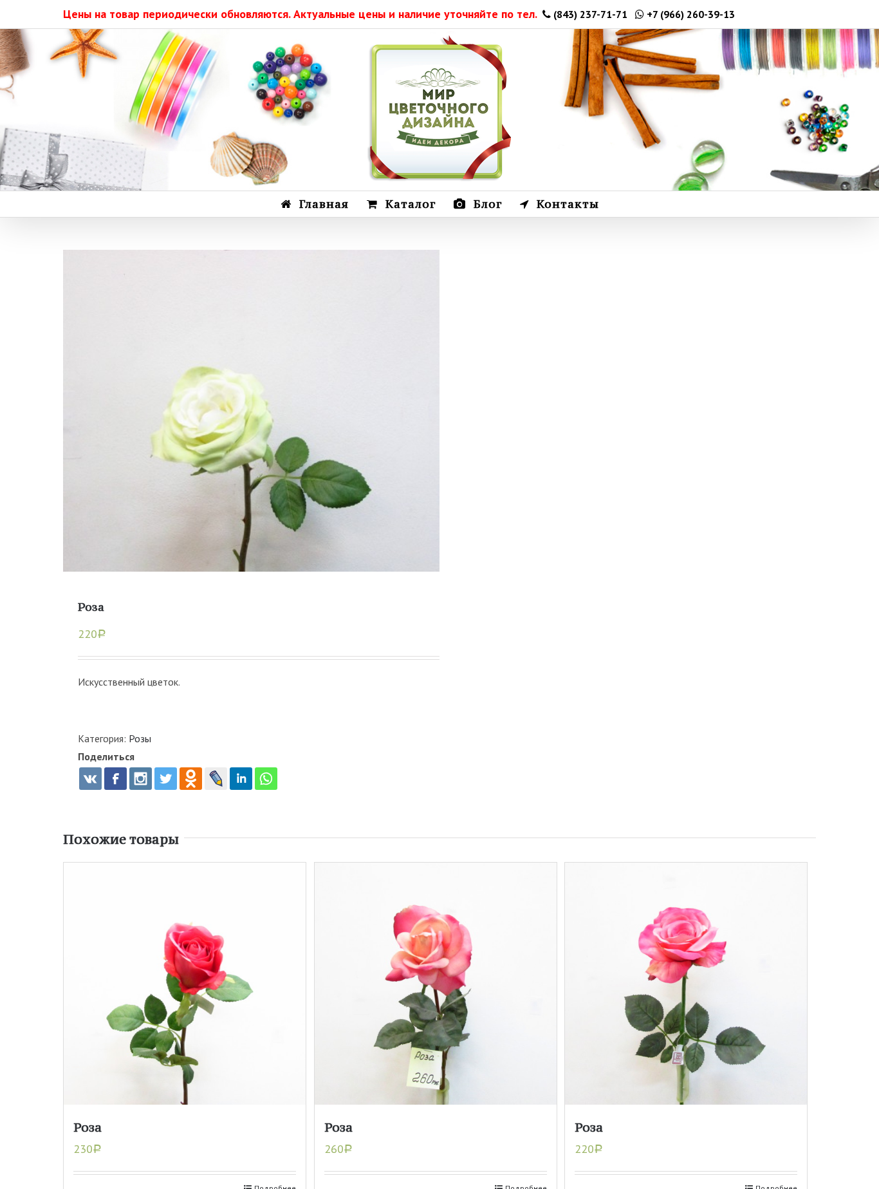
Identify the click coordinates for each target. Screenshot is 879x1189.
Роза (87, 1127)
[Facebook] (115, 778)
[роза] (251, 438)
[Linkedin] (241, 778)
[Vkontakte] (90, 778)
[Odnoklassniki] (191, 778)
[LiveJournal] (216, 778)
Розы (140, 738)
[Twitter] (165, 778)
